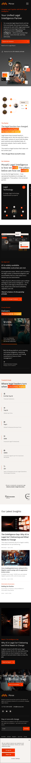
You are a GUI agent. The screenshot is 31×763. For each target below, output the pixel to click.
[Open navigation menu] (27, 4)
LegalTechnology (8, 188)
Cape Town (20, 736)
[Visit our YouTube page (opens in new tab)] (6, 711)
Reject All (8, 754)
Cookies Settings (15, 758)
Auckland (9, 736)
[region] (15, 750)
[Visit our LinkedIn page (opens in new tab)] (2, 711)
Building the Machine (7, 586)
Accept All (8, 750)
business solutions (11, 701)
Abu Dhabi (3, 736)
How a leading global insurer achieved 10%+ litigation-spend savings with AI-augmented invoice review (14, 570)
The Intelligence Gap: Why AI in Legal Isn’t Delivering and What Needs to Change (15, 537)
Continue (26, 728)
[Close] (29, 740)
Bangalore (14, 736)
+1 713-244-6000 (6, 707)
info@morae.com (18, 707)
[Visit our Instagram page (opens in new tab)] (10, 711)
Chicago (25, 736)
